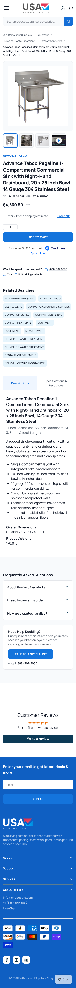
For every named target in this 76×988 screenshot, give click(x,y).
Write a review (38, 738)
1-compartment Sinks (19, 298)
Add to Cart (38, 237)
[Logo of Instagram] (16, 960)
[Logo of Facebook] (6, 960)
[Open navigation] (6, 8)
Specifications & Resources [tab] (56, 383)
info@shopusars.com (18, 898)
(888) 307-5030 (58, 269)
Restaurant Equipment (20, 355)
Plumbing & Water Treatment (19, 41)
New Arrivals (34, 331)
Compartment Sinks (51, 41)
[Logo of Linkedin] (26, 960)
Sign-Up (38, 799)
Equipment (43, 35)
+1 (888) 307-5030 (15, 902)
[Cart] (70, 8)
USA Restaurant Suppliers (17, 35)
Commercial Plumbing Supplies (49, 306)
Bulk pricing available (30, 274)
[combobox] (38, 21)
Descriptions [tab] (20, 383)
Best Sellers (13, 306)
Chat (10, 274)
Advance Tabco (15, 155)
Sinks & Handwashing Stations (25, 363)
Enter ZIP (63, 216)
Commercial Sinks (17, 314)
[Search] (68, 21)
